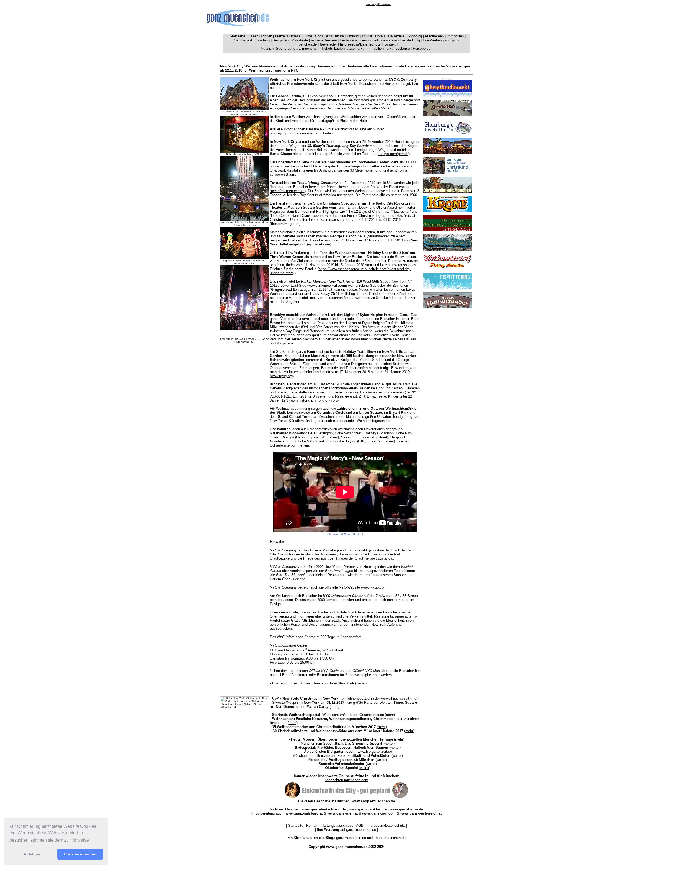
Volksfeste (300, 40)
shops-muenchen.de (390, 838)
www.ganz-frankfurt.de (368, 809)
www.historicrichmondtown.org (314, 400)
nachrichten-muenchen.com (346, 780)
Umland (353, 36)
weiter (360, 683)
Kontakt (390, 44)
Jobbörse (402, 48)
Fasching (262, 40)
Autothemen (434, 36)
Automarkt (355, 48)
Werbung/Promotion (378, 4)
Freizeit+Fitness (287, 36)
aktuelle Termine (324, 40)
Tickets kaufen (333, 48)
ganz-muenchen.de (400, 40)
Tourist (367, 36)
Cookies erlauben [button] (80, 854)
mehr (415, 698)
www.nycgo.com (374, 587)
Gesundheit (369, 40)
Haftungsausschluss (337, 825)
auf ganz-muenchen (297, 48)
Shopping (414, 36)
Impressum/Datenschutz (386, 825)
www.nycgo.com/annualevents (293, 133)
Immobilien (455, 36)
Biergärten (281, 40)
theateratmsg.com (285, 224)
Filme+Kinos (313, 36)
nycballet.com (319, 244)
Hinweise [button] (80, 840)
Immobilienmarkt (380, 48)
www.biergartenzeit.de (375, 752)
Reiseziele (396, 36)
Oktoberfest (243, 40)
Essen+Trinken (260, 36)
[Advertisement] (378, 18)
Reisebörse (421, 48)
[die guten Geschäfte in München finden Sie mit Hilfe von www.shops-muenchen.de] (346, 797)
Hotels (380, 36)
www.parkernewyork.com (326, 285)
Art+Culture (335, 36)
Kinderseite (348, 40)
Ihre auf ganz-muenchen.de (346, 830)
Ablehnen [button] (32, 854)
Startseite (295, 825)
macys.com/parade (393, 154)
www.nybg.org (282, 376)
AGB (360, 825)
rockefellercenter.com (288, 191)
